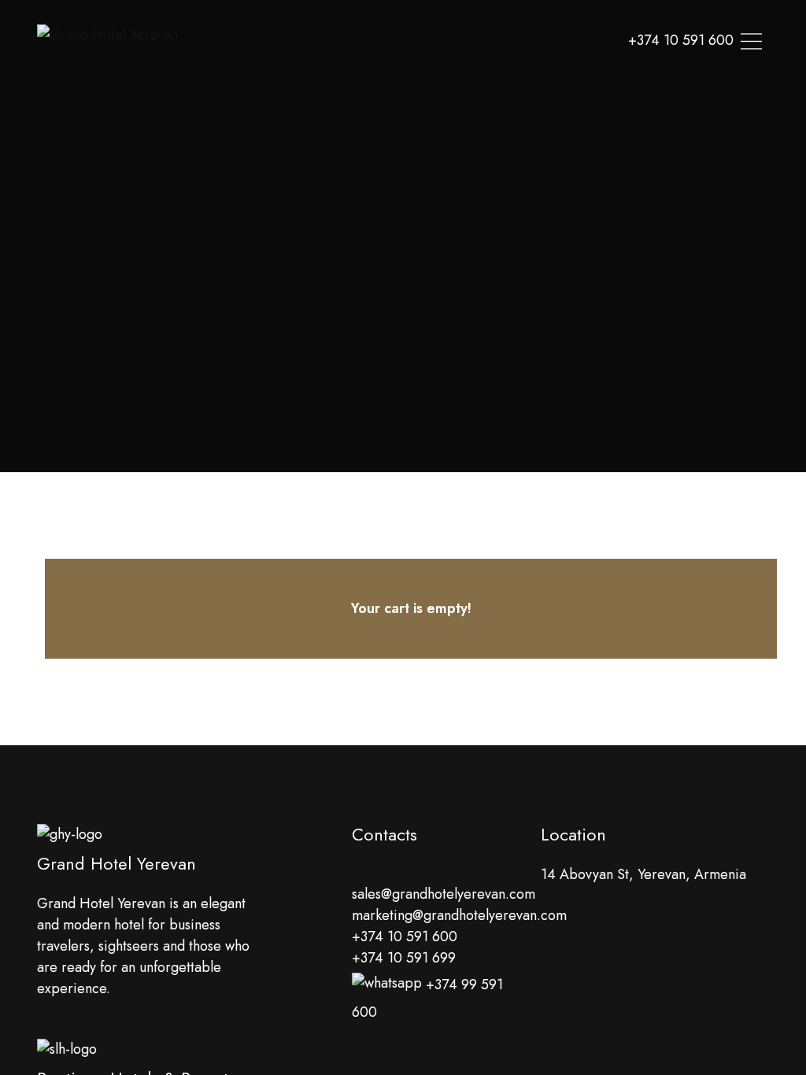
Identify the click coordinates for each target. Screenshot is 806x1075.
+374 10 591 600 (404, 936)
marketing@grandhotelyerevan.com (459, 915)
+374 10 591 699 (404, 958)
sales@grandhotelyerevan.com (443, 894)
